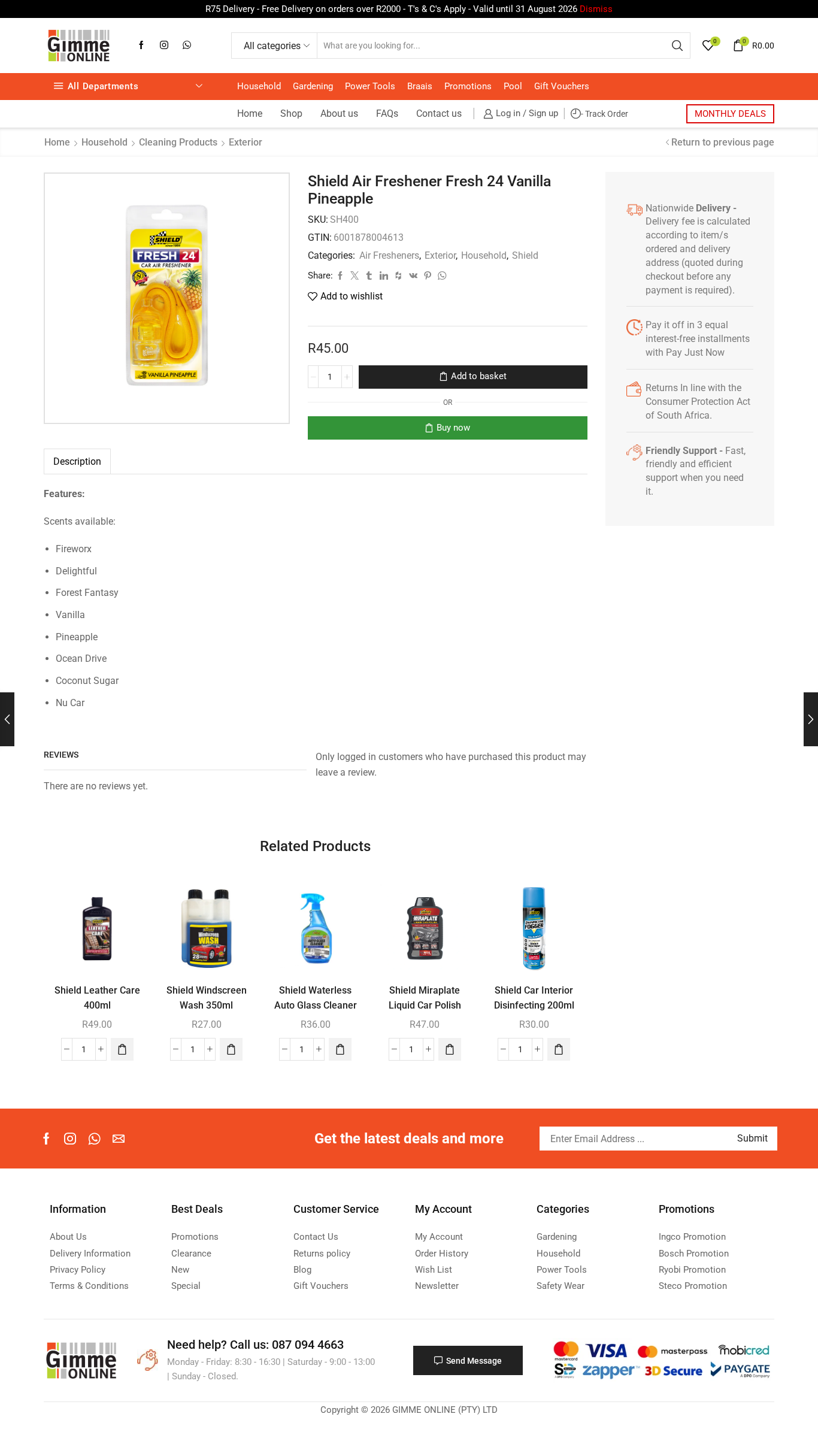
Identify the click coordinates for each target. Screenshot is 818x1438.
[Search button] (677, 45)
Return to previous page (722, 142)
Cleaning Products (178, 142)
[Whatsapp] (187, 45)
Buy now (453, 427)
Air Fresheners (389, 255)
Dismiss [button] (596, 9)
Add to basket (479, 376)
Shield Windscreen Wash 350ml (206, 998)
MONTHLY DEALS (730, 113)
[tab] (77, 461)
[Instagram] (164, 45)
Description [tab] (77, 461)
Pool (513, 86)
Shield (525, 255)
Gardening (313, 86)
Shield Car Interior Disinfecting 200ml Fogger (534, 1006)
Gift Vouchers (561, 86)
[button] (122, 1049)
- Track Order (604, 114)
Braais (419, 86)
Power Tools (370, 86)
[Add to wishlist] (124, 902)
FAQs (387, 113)
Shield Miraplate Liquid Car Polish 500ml (425, 1006)
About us (339, 113)
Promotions (468, 86)
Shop (291, 113)
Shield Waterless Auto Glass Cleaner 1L (315, 1006)
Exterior (245, 142)
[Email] (119, 1139)
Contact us (439, 113)
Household (259, 86)
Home (249, 113)
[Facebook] (141, 45)
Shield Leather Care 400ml (97, 998)
